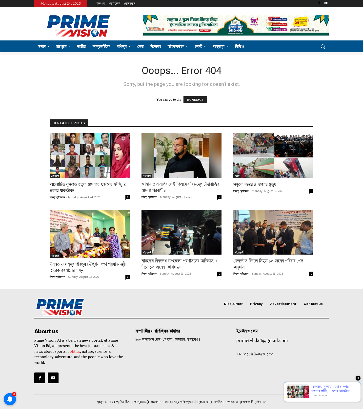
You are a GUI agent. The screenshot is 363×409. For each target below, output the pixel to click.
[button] (323, 46)
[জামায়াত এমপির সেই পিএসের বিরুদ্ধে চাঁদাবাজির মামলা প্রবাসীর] (181, 155)
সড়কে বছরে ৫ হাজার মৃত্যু (254, 184)
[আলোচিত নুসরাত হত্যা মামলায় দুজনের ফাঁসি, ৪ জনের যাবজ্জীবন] (90, 155)
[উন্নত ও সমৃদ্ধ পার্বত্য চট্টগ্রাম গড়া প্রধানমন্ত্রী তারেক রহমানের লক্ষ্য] (90, 234)
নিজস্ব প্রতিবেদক (57, 197)
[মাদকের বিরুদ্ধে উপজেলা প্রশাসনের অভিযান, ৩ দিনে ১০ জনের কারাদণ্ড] (181, 232)
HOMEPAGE (195, 99)
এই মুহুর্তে (55, 176)
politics (73, 351)
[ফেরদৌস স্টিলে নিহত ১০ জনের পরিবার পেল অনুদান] (273, 232)
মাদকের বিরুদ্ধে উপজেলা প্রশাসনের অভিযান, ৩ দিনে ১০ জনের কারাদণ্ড (179, 264)
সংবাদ (237, 176)
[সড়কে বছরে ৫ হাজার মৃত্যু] (273, 155)
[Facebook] (319, 3)
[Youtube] (326, 3)
